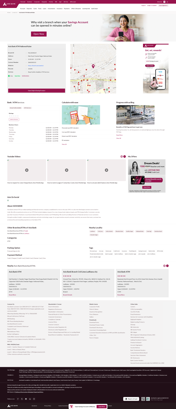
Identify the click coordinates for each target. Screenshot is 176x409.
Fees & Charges (94, 338)
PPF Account (146, 370)
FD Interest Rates (77, 370)
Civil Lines (100, 231)
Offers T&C (92, 335)
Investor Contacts (53, 324)
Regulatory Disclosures (55, 309)
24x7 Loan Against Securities (134, 370)
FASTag (25, 372)
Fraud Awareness (136, 314)
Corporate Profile (94, 306)
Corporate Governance (55, 317)
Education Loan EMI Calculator (65, 377)
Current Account (59, 370)
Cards (35, 8)
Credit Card (86, 370)
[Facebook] (18, 399)
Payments (67, 8)
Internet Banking (48, 372)
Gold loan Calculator (153, 375)
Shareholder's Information (55, 312)
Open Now (101, 406)
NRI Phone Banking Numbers (15, 321)
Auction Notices (135, 347)
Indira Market (109, 231)
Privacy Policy (47, 405)
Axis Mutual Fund (35, 380)
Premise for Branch (136, 342)
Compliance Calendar (54, 319)
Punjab (26, 231)
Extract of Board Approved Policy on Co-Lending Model (64, 332)
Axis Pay (30, 372)
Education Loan (115, 370)
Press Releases (93, 314)
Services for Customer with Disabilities (142, 317)
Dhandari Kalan (119, 231)
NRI (56, 1)
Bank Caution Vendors (137, 360)
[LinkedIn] (30, 399)
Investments (51, 8)
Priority (51, 1)
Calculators (10, 375)
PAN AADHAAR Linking (137, 337)
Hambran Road (158, 231)
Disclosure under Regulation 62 (57, 329)
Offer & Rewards (76, 8)
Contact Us (10, 304)
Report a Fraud (132, 399)
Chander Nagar (94, 234)
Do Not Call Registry (13, 334)
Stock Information (53, 306)
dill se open (73, 1)
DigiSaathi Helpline (136, 319)
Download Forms (94, 322)
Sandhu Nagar (129, 231)
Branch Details (67, 295)
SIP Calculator (126, 377)
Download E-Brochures (96, 327)
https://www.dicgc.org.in (157, 399)
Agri (60, 1)
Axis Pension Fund (65, 380)
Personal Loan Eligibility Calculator (138, 375)
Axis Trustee (75, 380)
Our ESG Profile (135, 312)
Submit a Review (14, 119)
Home (8, 12)
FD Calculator (56, 375)
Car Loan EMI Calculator (69, 132)
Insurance (59, 8)
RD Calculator (65, 375)
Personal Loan (94, 370)
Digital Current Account (48, 370)
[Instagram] (34, 399)
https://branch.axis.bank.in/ (36, 65)
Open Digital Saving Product (36, 90)
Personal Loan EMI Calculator (70, 128)
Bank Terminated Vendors (138, 350)
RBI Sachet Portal (136, 329)
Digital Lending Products (138, 322)
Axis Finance (57, 380)
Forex (39, 8)
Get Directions (25, 75)
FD (71, 370)
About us (159, 1)
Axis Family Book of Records (60, 372)
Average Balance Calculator (26, 375)
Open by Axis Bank (37, 372)
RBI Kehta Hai (135, 327)
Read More (119, 135)
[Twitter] (22, 399)
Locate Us (14, 12)
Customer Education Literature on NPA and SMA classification (107, 332)
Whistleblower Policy (13, 331)
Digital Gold (153, 370)
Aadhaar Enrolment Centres (139, 340)
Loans (44, 8)
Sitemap (133, 324)
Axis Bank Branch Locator (14, 324)
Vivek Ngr (149, 231)
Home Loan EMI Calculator (69, 136)
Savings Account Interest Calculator (43, 375)
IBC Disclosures (135, 358)
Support (143, 5)
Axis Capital (82, 380)
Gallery (91, 317)
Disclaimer (34, 405)
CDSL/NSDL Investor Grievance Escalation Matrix (21, 336)
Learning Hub (86, 8)
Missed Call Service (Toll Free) (15, 316)
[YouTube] (26, 399)
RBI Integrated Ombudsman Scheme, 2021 (143, 335)
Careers (133, 306)
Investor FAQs (52, 322)
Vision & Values (93, 309)
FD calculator (65, 140)
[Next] (167, 265)
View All (64, 144)
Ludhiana (26, 233)
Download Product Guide (96, 325)
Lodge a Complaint (152, 5)
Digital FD (67, 370)
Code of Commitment (63, 405)
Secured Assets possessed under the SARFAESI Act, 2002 (147, 363)
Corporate (37, 1)
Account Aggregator (136, 345)
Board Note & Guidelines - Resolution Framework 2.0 (63, 335)
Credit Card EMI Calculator (85, 375)
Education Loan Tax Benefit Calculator (83, 377)
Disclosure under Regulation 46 (57, 327)
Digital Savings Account (35, 370)
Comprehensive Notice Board (139, 353)
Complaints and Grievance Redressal (17, 326)
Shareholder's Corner (55, 304)
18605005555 (13, 286)
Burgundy (44, 1)
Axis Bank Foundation (24, 380)
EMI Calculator (73, 375)
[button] (93, 66)
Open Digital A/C (163, 5)
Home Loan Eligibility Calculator (48, 377)
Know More (12, 295)
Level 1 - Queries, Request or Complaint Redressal (21, 347)
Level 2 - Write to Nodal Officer (16, 349)
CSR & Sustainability (136, 309)
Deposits (29, 8)
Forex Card (72, 372)
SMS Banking (11, 318)
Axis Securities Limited (47, 380)
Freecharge (97, 380)
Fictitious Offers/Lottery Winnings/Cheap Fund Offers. (29, 392)
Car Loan (101, 370)
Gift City (66, 1)
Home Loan (107, 370)
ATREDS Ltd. (89, 380)
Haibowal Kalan (140, 231)
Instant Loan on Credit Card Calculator (103, 375)
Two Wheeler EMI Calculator (114, 377)
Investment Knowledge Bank (97, 330)
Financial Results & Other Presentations (60, 314)
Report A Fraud (11, 329)
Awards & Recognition (95, 312)
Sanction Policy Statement (138, 355)
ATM (8, 241)
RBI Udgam (134, 332)
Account (22, 8)
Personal (23, 1)
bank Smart (94, 8)
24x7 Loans (123, 370)
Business (29, 1)
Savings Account (23, 370)
